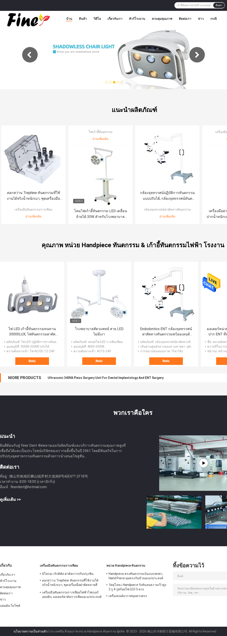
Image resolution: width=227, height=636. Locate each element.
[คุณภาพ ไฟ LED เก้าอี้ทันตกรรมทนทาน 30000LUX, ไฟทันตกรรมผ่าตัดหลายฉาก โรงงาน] (32, 294)
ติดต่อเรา (185, 18)
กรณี (213, 18)
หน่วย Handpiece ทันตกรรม (125, 565)
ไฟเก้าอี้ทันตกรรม (100, 132)
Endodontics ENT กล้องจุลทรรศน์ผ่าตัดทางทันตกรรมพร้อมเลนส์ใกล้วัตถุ (166, 332)
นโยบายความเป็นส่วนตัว (30, 631)
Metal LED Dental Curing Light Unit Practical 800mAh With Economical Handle (105, 378)
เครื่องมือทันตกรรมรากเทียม (33, 209)
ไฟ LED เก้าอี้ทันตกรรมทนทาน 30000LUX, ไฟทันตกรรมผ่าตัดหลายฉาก (32, 332)
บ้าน (69, 18)
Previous (30, 55)
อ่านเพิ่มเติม (33, 216)
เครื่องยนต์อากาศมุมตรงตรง (128, 596)
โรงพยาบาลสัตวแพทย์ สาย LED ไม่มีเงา (99, 331)
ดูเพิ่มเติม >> (10, 499)
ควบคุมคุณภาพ (162, 18)
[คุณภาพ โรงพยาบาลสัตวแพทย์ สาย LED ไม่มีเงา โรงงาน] (99, 294)
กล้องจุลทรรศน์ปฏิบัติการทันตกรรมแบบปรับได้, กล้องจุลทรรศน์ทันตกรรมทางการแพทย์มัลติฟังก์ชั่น (167, 196)
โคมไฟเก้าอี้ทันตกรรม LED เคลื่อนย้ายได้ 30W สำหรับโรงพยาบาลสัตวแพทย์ (100, 214)
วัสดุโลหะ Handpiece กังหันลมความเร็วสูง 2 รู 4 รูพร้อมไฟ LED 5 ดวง (137, 587)
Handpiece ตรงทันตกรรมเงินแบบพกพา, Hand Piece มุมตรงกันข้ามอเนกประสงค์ (136, 576)
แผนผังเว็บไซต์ (10, 605)
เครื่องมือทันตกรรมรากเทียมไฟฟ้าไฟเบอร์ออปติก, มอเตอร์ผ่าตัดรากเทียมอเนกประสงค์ (72, 595)
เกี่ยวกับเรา (115, 18)
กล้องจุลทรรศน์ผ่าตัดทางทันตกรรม (167, 209)
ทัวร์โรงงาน (137, 18)
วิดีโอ (97, 18)
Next (197, 55)
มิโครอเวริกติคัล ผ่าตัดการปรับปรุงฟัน (68, 573)
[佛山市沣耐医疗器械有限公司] (28, 19)
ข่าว (201, 18)
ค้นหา (218, 5)
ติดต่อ (32, 361)
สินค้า (83, 18)
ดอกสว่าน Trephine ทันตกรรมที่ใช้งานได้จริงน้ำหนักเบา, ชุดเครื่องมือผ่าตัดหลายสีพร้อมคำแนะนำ (33, 196)
